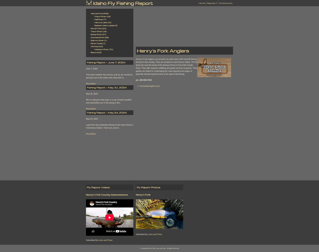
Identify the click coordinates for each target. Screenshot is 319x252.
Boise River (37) (98, 34)
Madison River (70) (103, 49)
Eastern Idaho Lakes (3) (105, 25)
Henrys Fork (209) (100, 13)
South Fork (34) (98, 28)
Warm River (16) (102, 16)
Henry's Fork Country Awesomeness (107, 194)
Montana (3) (97, 46)
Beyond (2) (96, 52)
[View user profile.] (214, 76)
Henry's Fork (143, 194)
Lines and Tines (105, 240)
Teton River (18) (99, 31)
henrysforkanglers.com (150, 86)
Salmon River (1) (99, 40)
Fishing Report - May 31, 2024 (107, 87)
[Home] (89, 2)
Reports (211, 4)
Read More (91, 84)
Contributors (225, 3)
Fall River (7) (100, 19)
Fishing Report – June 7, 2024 (106, 62)
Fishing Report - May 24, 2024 (107, 112)
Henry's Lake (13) (102, 22)
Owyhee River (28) (100, 37)
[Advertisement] (184, 26)
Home (202, 3)
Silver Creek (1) (98, 43)
